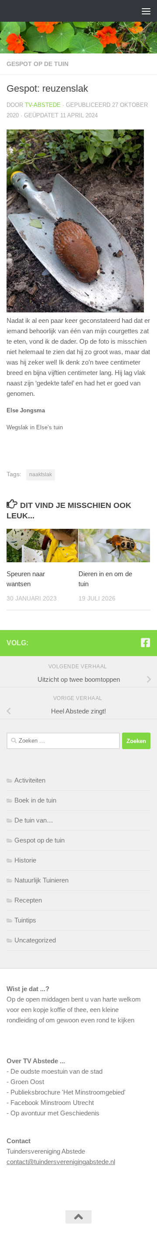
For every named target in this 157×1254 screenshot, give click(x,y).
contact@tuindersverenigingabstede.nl (61, 1161)
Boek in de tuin (35, 800)
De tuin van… (33, 820)
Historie (25, 860)
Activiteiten (29, 780)
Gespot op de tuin (37, 63)
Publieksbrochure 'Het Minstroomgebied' (68, 1092)
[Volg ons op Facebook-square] (145, 642)
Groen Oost (27, 1081)
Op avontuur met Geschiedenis (54, 1113)
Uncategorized (35, 940)
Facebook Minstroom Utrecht (52, 1102)
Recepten (28, 900)
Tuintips (25, 920)
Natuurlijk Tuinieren (41, 880)
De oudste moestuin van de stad (56, 1071)
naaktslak (40, 474)
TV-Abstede (43, 105)
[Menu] (146, 11)
